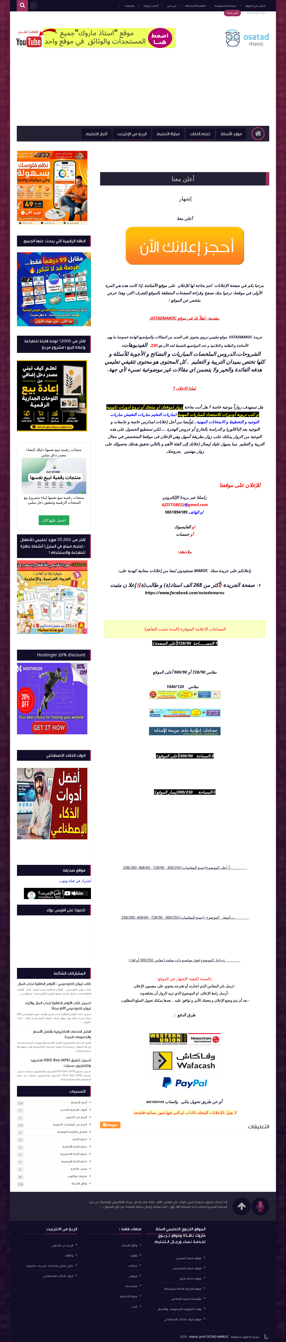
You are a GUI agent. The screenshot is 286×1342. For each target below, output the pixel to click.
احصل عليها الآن (54, 520)
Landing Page (256, 13)
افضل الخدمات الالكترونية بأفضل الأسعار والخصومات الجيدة (62, 1034)
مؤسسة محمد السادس (186, 1299)
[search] (22, 5)
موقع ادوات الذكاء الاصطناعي (183, 1319)
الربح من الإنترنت (132, 134)
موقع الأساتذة (156, 285)
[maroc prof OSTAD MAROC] (247, 46)
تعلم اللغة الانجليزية (73, 1154)
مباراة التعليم (168, 134)
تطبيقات (129, 6)
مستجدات (131, 1286)
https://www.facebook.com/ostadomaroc (185, 592)
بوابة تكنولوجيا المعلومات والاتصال (180, 1309)
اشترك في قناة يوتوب (75, 880)
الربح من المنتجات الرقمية (70, 1124)
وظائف (69, 1255)
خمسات (182, 534)
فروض (133, 1276)
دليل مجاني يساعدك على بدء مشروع (49, 1266)
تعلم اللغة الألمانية (74, 1146)
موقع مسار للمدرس (189, 1258)
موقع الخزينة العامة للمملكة (183, 1288)
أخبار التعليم (96, 134)
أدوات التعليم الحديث (73, 1110)
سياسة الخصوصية (225, 6)
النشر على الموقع (255, 6)
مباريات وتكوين (77, 1176)
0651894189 (176, 512)
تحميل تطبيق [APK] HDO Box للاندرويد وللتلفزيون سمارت (60, 1063)
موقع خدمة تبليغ (191, 1278)
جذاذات (132, 1266)
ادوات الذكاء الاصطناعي (58, 1276)
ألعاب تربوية (151, 6)
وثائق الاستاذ (129, 1245)
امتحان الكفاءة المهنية (72, 1132)
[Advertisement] (143, 92)
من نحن (171, 6)
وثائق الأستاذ (79, 1183)
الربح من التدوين (76, 1117)
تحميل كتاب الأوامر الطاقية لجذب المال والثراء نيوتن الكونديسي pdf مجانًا (58, 1006)
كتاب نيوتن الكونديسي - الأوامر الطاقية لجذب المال (54, 983)
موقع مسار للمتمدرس (187, 1268)
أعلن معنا (232, 13)
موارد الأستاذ (231, 134)
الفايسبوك (183, 526)
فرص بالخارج (79, 1169)
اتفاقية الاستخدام (195, 6)
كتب (134, 1306)
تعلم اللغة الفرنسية (74, 1161)
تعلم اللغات (200, 134)
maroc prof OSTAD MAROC (209, 1337)
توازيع (133, 1255)
